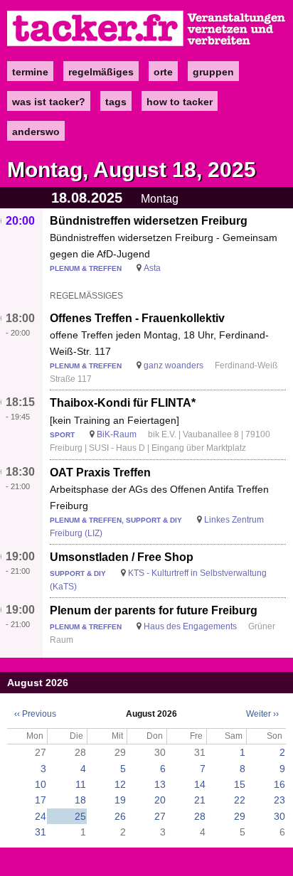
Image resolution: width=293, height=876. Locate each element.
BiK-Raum (117, 434)
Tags (116, 101)
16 (279, 784)
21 (200, 800)
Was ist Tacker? (48, 101)
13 (160, 784)
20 (160, 800)
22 (239, 800)
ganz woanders (173, 365)
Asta (152, 268)
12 (120, 784)
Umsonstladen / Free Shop (121, 557)
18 (80, 800)
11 (80, 784)
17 (40, 800)
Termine (30, 72)
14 (200, 784)
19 (120, 800)
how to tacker (179, 101)
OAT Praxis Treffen (100, 472)
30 (279, 816)
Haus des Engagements (190, 626)
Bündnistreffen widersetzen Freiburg (148, 221)
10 (40, 784)
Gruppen (213, 72)
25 (80, 816)
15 (239, 784)
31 (40, 832)
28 (200, 816)
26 (120, 816)
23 (279, 800)
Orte (163, 72)
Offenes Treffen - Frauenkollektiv (137, 318)
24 (40, 816)
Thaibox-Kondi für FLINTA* (123, 403)
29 (239, 816)
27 (160, 816)
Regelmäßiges (101, 72)
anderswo (36, 131)
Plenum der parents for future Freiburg (153, 610)
